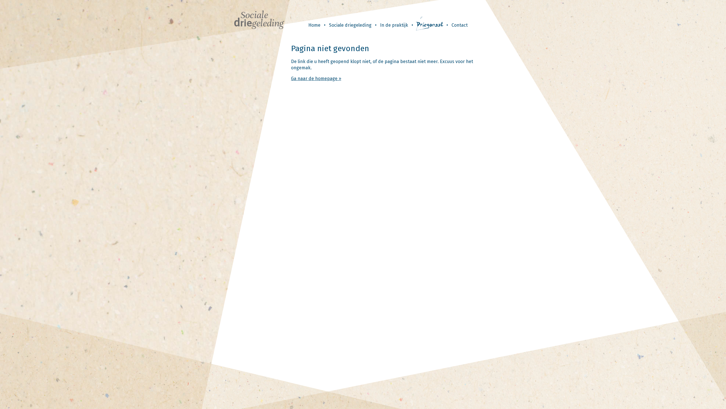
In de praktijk (394, 25)
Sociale (259, 19)
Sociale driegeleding (350, 25)
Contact (459, 25)
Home (314, 25)
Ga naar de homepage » (316, 78)
